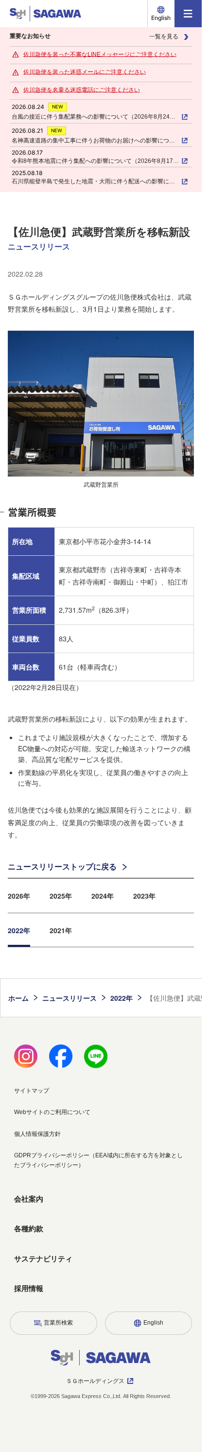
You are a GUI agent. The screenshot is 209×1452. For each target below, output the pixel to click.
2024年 (102, 896)
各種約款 (28, 1228)
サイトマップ (31, 1090)
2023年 (144, 896)
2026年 (19, 896)
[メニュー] (188, 13)
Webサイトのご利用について (52, 1112)
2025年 (61, 896)
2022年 (19, 930)
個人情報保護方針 (37, 1134)
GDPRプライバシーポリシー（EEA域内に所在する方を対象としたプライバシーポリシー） (98, 1160)
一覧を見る (163, 36)
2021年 (61, 930)
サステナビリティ (43, 1259)
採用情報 (28, 1288)
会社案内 (28, 1199)
